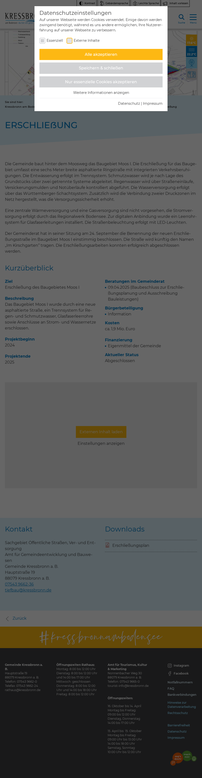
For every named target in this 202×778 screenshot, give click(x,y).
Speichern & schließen (101, 68)
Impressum (153, 103)
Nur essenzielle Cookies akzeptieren (101, 82)
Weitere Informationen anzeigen (101, 92)
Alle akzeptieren (101, 54)
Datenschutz (129, 103)
